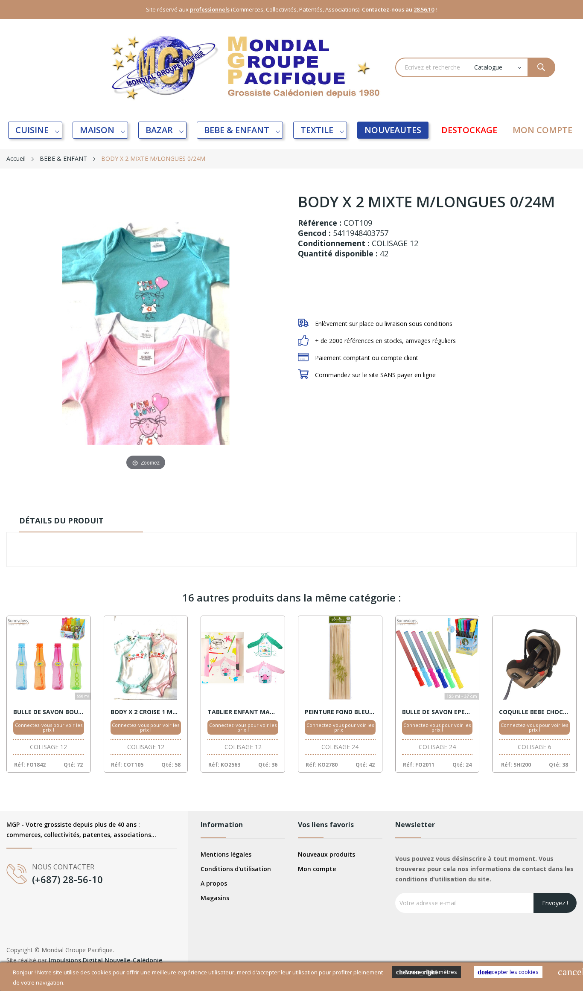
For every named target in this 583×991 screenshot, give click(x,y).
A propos (214, 883)
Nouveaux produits (326, 854)
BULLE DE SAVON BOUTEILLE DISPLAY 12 (48, 712)
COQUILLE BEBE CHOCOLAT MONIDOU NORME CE (534, 712)
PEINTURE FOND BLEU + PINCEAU (340, 712)
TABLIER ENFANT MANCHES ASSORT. (242, 712)
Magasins (215, 898)
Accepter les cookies (508, 972)
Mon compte (317, 869)
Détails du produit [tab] (61, 520)
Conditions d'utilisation (236, 869)
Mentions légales (226, 854)
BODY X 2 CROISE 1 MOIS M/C (146, 712)
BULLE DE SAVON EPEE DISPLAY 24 (437, 712)
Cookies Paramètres (426, 972)
